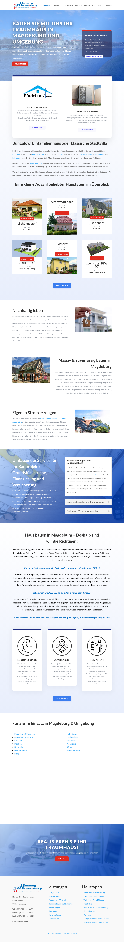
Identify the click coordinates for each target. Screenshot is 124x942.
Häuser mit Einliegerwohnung (96, 907)
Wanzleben (71, 744)
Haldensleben (20, 750)
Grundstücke (54, 918)
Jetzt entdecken (27, 218)
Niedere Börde (73, 750)
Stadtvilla (60, 154)
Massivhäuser (54, 896)
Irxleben (18, 744)
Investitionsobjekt (85, 154)
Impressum (58, 933)
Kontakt (109, 5)
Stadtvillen (88, 904)
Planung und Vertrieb (57, 900)
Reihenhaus (16, 158)
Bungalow (16, 154)
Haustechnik (88, 5)
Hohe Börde (72, 734)
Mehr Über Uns (62, 698)
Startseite (46, 5)
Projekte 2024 (37, 127)
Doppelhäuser (89, 911)
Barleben (18, 740)
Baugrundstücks (36, 163)
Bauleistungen (54, 907)
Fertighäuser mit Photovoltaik (96, 922)
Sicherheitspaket (55, 915)
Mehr (99, 5)
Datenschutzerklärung (70, 933)
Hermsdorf (19, 747)
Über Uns (78, 5)
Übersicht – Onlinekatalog (94, 893)
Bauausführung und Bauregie (61, 904)
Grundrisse (20, 64)
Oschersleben (73, 737)
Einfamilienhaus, (38, 154)
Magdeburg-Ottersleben (25, 734)
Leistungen (69, 5)
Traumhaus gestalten (94, 56)
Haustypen (56, 5)
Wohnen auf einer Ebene (94, 896)
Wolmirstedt (72, 740)
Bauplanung (53, 911)
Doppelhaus (99, 154)
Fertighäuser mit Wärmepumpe (96, 918)
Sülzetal (70, 747)
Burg (16, 753)
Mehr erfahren (87, 130)
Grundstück (94, 475)
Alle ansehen (62, 285)
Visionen (87, 915)
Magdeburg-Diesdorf (23, 737)
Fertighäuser (54, 893)
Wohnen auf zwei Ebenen (94, 900)
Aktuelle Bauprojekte (37, 107)
